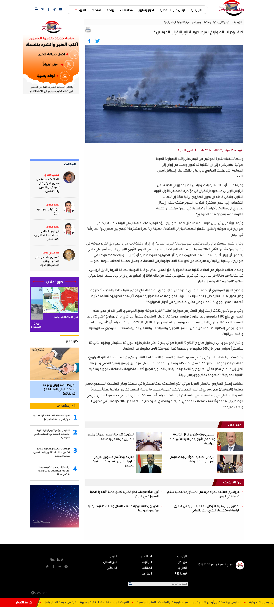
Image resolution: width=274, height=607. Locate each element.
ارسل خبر (179, 10)
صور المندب (110, 562)
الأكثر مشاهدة (66, 406)
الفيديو (113, 556)
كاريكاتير (72, 341)
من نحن (182, 562)
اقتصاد (96, 10)
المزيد (82, 10)
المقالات (70, 164)
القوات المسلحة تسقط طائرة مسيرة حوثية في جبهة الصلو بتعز (109, 602)
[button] (70, 282)
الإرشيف (147, 562)
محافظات (126, 10)
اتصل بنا (182, 567)
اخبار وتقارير (146, 10)
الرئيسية (196, 10)
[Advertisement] (118, 182)
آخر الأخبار (146, 556)
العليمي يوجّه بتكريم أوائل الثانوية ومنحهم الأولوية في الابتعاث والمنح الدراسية (212, 602)
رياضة (110, 10)
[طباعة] (88, 29)
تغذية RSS (181, 573)
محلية (163, 10)
